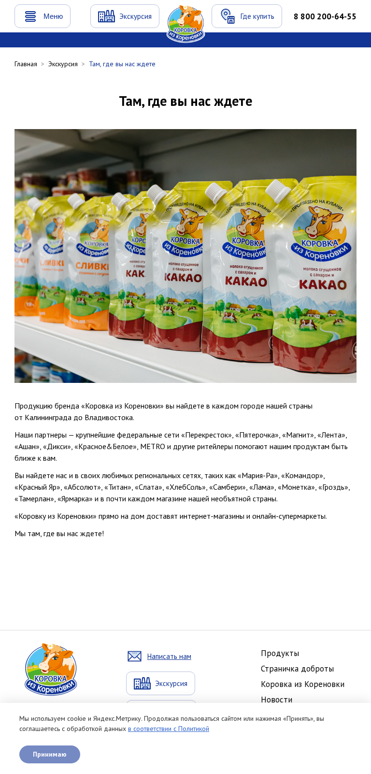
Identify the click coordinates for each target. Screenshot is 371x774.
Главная (25, 63)
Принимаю (50, 754)
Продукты (280, 653)
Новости (276, 699)
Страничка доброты (297, 668)
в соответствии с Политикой (168, 728)
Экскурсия (63, 63)
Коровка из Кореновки (302, 684)
